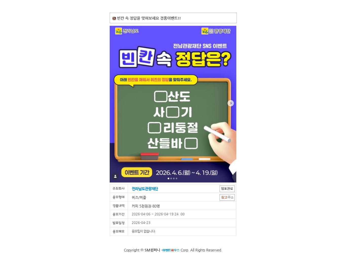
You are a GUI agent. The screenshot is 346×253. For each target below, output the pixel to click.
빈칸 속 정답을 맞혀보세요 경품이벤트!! (149, 18)
